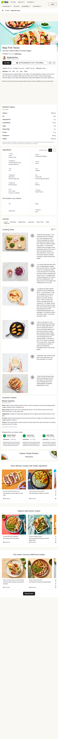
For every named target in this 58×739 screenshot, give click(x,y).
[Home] (3, 11)
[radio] (3, 54)
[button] (29, 150)
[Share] (54, 62)
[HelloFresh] (4, 2)
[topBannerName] (29, 17)
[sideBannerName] (29, 93)
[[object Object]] (50, 62)
